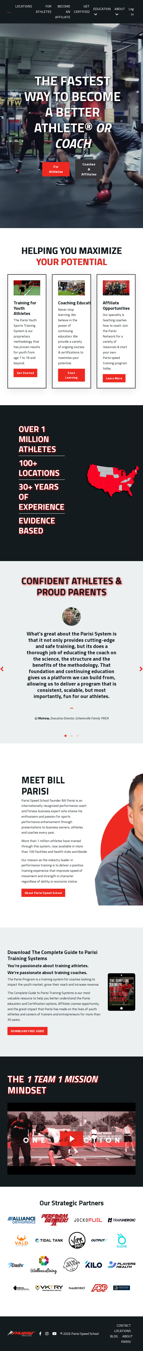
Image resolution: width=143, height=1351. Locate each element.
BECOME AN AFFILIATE (62, 12)
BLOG (114, 1336)
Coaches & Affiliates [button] (89, 169)
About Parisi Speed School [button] (43, 893)
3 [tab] (77, 736)
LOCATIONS (23, 6)
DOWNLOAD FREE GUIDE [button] (27, 1031)
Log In (131, 11)
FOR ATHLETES (43, 9)
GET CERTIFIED (82, 9)
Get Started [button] (25, 373)
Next (141, 668)
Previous (2, 668)
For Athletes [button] (56, 169)
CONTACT (124, 1325)
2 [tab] (71, 736)
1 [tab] (65, 736)
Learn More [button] (114, 378)
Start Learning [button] (71, 375)
